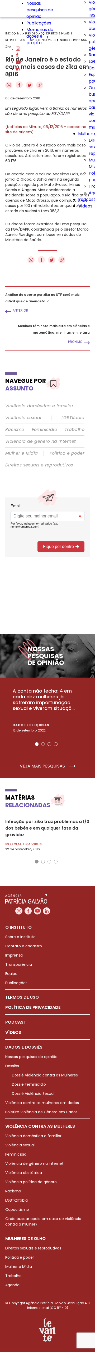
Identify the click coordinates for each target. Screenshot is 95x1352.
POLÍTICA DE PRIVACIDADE (32, 1007)
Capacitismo (17, 1209)
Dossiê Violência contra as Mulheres (45, 1075)
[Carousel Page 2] (43, 744)
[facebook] (17, 56)
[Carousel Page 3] (49, 744)
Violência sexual (23, 417)
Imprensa (14, 955)
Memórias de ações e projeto (39, 36)
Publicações (38, 23)
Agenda (12, 1285)
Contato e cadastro (23, 946)
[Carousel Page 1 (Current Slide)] (37, 744)
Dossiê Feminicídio (29, 1084)
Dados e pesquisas (31, 725)
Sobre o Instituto (20, 936)
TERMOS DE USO (22, 997)
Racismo (14, 429)
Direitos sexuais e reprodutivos (39, 465)
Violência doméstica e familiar (39, 406)
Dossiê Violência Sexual (33, 1093)
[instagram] (18, 49)
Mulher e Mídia (21, 453)
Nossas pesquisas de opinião (39, 9)
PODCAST (15, 1022)
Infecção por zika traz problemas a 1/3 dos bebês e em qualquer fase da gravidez (47, 828)
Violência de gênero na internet (40, 441)
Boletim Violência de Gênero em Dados (41, 1112)
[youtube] (18, 62)
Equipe (11, 973)
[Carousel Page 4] (56, 744)
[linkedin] (18, 69)
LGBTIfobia (72, 417)
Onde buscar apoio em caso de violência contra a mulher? (43, 1221)
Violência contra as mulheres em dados (42, 1102)
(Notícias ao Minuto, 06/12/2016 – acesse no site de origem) (45, 129)
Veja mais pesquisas (43, 766)
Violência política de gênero (31, 1182)
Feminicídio (44, 429)
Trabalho (74, 429)
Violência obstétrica (23, 1172)
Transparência (18, 964)
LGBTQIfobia (16, 1200)
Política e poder (67, 453)
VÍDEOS (13, 1032)
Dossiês (12, 1066)
